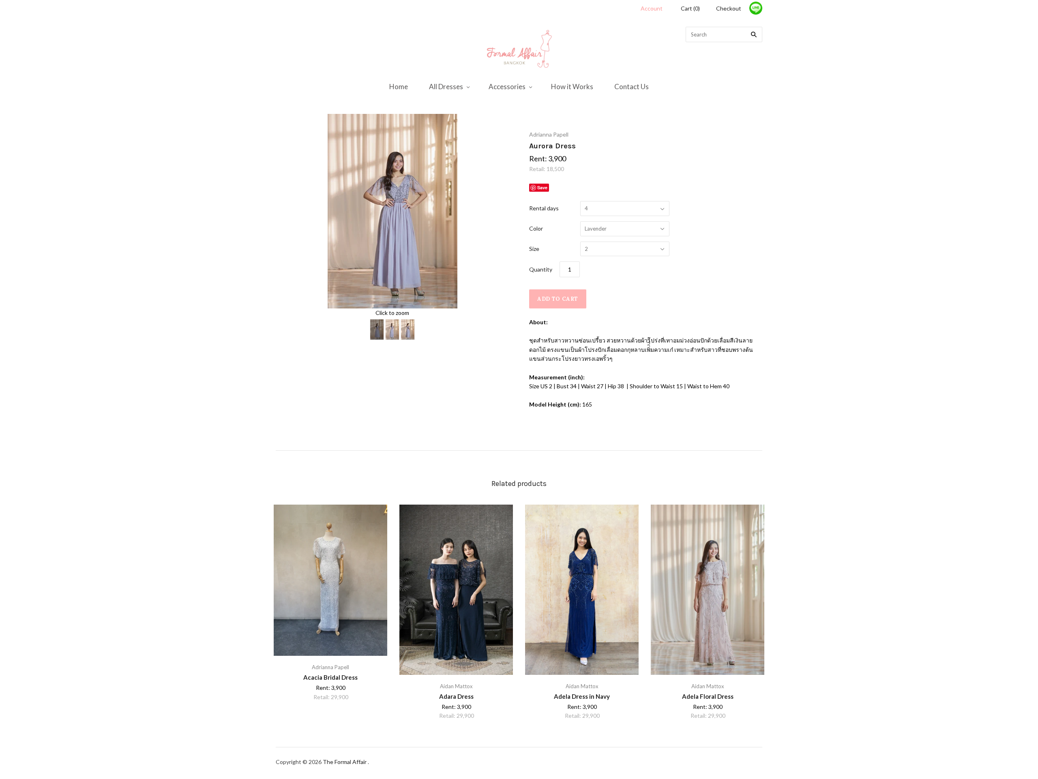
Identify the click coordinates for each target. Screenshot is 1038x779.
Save (542, 187)
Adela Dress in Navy (582, 696)
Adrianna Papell (548, 134)
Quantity (540, 269)
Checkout (728, 8)
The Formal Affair (345, 761)
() (690, 8)
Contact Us (631, 86)
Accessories (507, 86)
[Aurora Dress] (377, 329)
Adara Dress (456, 696)
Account (652, 8)
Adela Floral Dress (707, 696)
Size (534, 248)
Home (398, 86)
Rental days (544, 208)
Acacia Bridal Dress (330, 677)
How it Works (572, 86)
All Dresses (446, 86)
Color (536, 228)
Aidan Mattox (456, 686)
